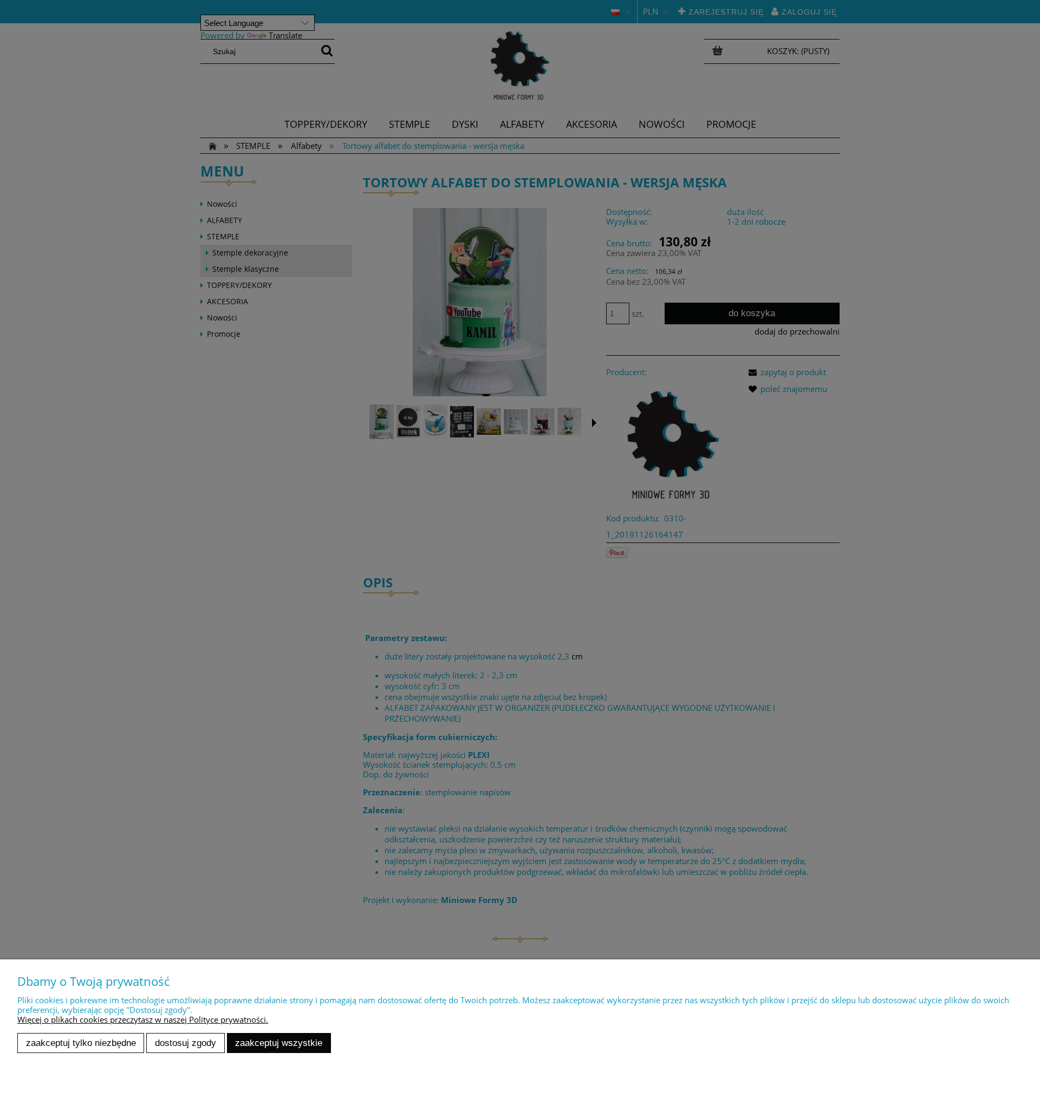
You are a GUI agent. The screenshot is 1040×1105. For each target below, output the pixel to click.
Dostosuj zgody (185, 1042)
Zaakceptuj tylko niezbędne (81, 1042)
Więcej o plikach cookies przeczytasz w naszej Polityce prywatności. (142, 1019)
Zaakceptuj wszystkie (278, 1042)
